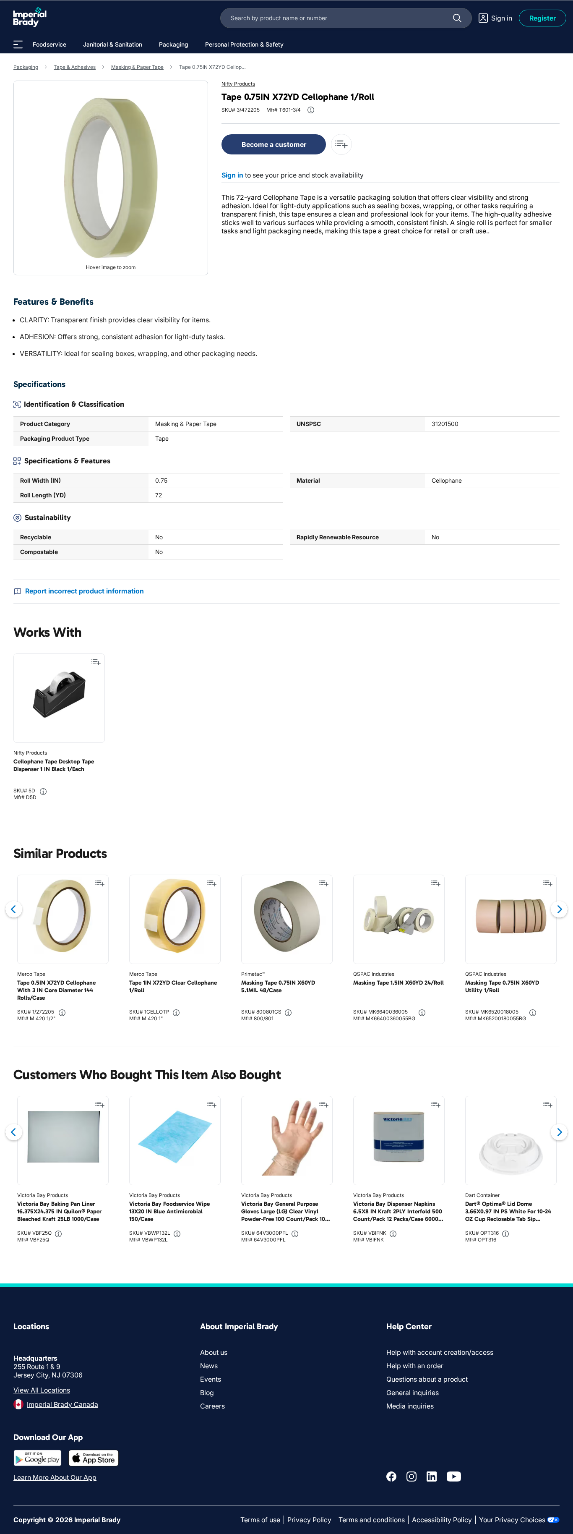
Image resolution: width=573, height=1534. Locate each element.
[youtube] (454, 1476)
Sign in (232, 175)
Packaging (25, 67)
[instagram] (411, 1476)
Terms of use (260, 1520)
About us (213, 1352)
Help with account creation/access (439, 1352)
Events (210, 1379)
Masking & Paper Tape (137, 67)
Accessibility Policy (442, 1520)
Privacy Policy (309, 1520)
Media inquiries (410, 1406)
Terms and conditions (372, 1520)
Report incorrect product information (84, 591)
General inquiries (412, 1392)
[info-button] (310, 110)
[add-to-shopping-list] (341, 144)
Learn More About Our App (54, 1477)
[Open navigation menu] (18, 44)
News (209, 1366)
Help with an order (414, 1366)
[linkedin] (432, 1476)
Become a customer (274, 144)
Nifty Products (238, 84)
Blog (207, 1392)
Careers (212, 1406)
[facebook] (391, 1476)
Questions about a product (427, 1379)
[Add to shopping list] (96, 662)
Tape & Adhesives (75, 67)
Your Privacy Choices (512, 1520)
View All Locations (41, 1390)
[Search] (457, 18)
